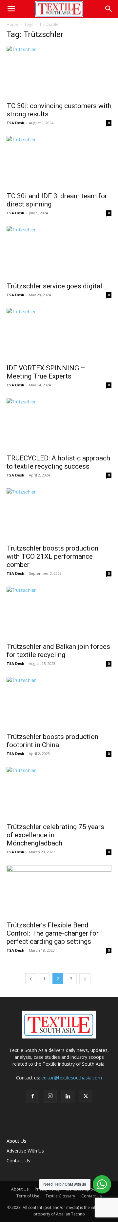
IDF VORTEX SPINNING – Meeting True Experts (46, 372)
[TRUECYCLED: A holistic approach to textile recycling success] (59, 424)
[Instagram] (50, 1096)
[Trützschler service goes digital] (59, 252)
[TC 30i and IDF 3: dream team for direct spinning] (59, 162)
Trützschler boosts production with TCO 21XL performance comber (52, 556)
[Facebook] (32, 1096)
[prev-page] (30, 978)
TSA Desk (15, 122)
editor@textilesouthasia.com (71, 1078)
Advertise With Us (25, 1151)
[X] (85, 1096)
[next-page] (84, 978)
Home (12, 24)
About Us (16, 1141)
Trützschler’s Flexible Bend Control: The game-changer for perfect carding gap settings (53, 933)
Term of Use (27, 1196)
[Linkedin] (67, 1096)
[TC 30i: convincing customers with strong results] (59, 72)
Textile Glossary (60, 1196)
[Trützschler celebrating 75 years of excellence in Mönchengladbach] (59, 793)
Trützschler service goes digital (54, 286)
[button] (11, 9)
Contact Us (18, 1160)
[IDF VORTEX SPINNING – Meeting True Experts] (59, 334)
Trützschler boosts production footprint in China (52, 741)
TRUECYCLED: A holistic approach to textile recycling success (58, 462)
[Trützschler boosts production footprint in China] (59, 702)
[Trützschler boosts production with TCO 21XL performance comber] (59, 514)
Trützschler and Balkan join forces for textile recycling (58, 651)
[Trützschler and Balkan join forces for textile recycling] (59, 612)
